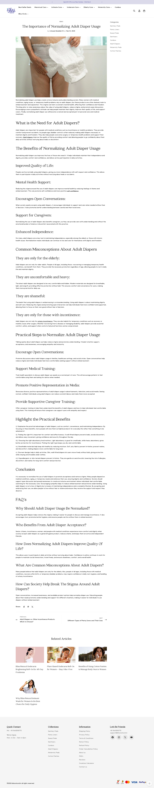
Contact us (83, 767)
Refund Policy (84, 745)
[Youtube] (131, 737)
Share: (18, 607)
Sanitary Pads (53, 731)
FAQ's (81, 756)
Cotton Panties (53, 756)
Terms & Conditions (86, 738)
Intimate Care (56, 7)
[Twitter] (32, 607)
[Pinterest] (28, 607)
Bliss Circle (23, 14)
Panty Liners (52, 735)
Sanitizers (51, 742)
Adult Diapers (53, 749)
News (61, 21)
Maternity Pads (54, 752)
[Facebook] (24, 607)
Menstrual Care (40, 7)
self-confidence (72, 191)
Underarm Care (73, 7)
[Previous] (52, 2)
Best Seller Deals (25, 7)
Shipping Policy (84, 731)
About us (82, 752)
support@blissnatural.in (118, 733)
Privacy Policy (84, 735)
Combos (118, 7)
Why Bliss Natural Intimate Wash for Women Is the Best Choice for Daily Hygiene (28, 701)
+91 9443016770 (16, 730)
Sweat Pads (52, 738)
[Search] (134, 10)
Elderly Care (88, 7)
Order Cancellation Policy (88, 749)
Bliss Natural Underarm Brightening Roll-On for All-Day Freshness (29, 669)
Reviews (82, 760)
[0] (144, 10)
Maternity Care (104, 7)
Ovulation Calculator (86, 763)
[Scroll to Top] (150, 776)
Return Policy (84, 742)
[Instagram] (118, 737)
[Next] (102, 2)
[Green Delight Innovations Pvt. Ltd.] (11, 11)
